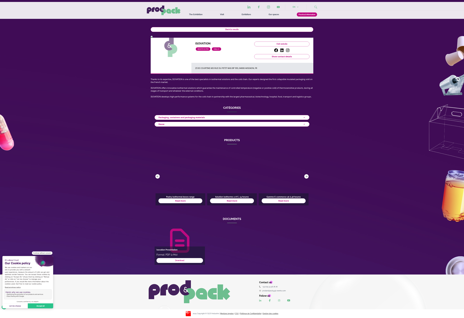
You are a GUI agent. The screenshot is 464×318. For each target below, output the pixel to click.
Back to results (232, 29)
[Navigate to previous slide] (157, 176)
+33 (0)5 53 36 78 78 (269, 287)
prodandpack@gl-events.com (274, 291)
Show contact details (282, 56)
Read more (180, 200)
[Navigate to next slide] (306, 176)
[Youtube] (278, 7)
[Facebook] (259, 7)
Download (179, 260)
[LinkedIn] (249, 7)
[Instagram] (268, 7)
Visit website (281, 44)
